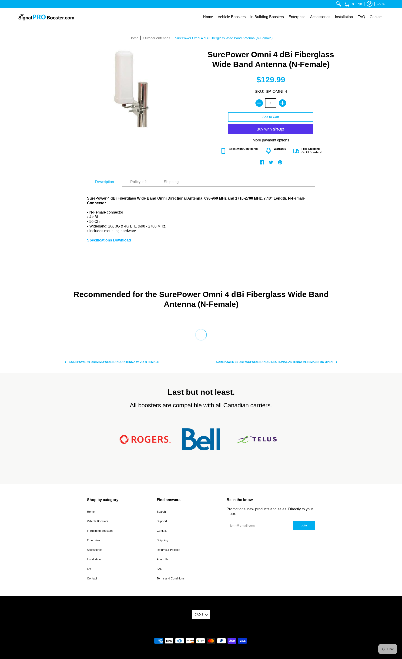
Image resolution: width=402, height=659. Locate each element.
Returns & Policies (168, 550)
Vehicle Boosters (97, 521)
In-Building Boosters (100, 530)
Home (134, 38)
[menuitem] (338, 4)
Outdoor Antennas (156, 38)
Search (161, 511)
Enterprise (93, 540)
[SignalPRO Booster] (46, 17)
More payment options (271, 140)
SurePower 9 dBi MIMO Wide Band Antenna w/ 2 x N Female (114, 362)
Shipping (162, 540)
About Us (162, 559)
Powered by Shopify (201, 633)
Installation (94, 559)
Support (162, 521)
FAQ (89, 569)
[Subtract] (259, 103)
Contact (92, 578)
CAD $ (381, 4)
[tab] (104, 182)
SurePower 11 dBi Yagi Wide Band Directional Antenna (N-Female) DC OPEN (274, 362)
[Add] (282, 103)
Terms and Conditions (170, 578)
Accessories (94, 550)
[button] (353, 4)
